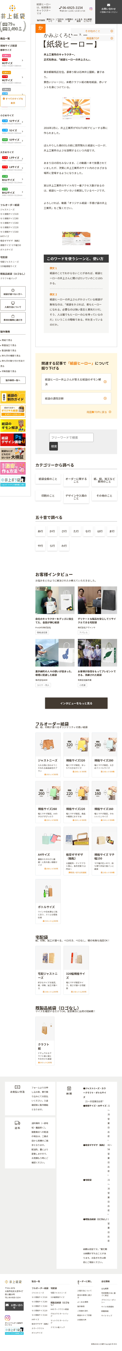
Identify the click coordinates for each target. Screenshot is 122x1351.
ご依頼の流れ (82, 1310)
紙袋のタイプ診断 (84, 1315)
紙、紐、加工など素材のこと (104, 480)
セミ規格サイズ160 (9, 231)
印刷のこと (48, 495)
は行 (100, 531)
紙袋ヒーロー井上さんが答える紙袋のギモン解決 (73, 381)
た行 (76, 531)
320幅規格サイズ (8, 266)
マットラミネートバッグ (59, 1321)
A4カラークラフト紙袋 (60, 1309)
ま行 (112, 531)
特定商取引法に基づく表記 (108, 1294)
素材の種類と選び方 (13, 319)
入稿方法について (13, 306)
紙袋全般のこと (48, 479)
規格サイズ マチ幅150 (10, 245)
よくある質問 (78, 20)
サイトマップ (106, 1315)
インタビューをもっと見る (76, 703)
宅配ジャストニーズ (9, 261)
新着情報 (104, 1311)
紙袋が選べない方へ (13, 294)
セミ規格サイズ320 (9, 213)
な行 (88, 531)
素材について (50, 20)
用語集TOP (92, 38)
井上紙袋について (88, 20)
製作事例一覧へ (13, 380)
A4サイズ (4, 236)
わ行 (64, 546)
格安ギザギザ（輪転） (10, 240)
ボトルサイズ (6, 249)
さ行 (64, 531)
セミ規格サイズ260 (9, 222)
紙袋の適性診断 (54, 398)
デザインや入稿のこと (76, 497)
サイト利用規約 (107, 1306)
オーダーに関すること (76, 480)
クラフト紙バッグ (8, 278)
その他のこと (92, 31)
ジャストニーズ (7, 209)
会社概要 (104, 1288)
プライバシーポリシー (108, 1300)
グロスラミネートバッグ (59, 1314)
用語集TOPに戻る (97, 412)
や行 (40, 546)
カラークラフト (38, 1328)
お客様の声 (69, 20)
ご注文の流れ (60, 20)
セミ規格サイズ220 (9, 227)
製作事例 (41, 20)
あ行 (40, 531)
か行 (52, 531)
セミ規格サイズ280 (9, 218)
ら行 (52, 546)
